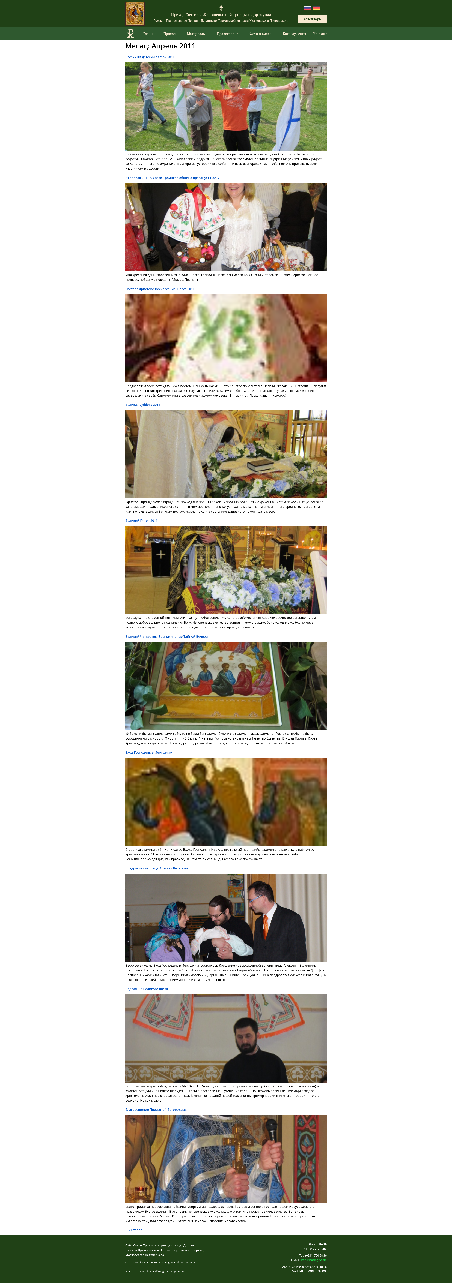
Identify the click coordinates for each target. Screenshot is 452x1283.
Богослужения (294, 33)
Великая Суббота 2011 (142, 404)
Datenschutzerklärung (151, 1271)
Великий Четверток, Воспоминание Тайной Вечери (166, 636)
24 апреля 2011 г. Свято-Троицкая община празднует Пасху (172, 178)
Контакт (320, 33)
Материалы (196, 33)
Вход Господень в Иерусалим (148, 752)
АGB (127, 1271)
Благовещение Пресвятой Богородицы (156, 1109)
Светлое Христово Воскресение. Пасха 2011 (159, 289)
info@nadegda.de (313, 1260)
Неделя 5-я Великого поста (146, 989)
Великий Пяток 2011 (141, 520)
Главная (149, 33)
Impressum (178, 1271)
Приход (169, 33)
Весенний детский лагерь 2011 (149, 57)
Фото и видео (260, 33)
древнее (133, 1229)
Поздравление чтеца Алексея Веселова (156, 868)
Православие (227, 33)
